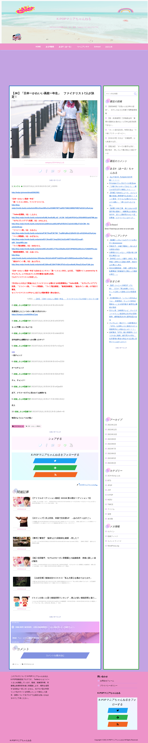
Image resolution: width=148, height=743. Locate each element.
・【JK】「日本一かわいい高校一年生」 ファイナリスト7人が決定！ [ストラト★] (65, 299)
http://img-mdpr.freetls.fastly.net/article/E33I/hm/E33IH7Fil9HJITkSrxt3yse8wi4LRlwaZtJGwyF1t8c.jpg (53, 264)
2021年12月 (112, 425)
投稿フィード (113, 536)
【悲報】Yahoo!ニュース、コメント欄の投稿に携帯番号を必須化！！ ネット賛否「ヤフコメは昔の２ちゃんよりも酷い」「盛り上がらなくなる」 (123, 199)
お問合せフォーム (107, 681)
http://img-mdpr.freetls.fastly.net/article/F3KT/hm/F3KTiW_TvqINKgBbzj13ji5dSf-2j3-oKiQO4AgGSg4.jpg (54, 233)
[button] (135, 93)
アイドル (111, 509)
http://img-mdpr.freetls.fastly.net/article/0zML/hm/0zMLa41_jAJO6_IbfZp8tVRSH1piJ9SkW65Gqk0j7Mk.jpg (54, 218)
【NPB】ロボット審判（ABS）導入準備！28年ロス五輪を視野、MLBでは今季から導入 (123, 262)
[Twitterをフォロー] (55, 460)
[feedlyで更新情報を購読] (55, 467)
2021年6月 (112, 453)
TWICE (110, 504)
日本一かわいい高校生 (34, 426)
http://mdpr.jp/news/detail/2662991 (25, 192)
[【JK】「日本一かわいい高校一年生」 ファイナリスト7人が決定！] (52, 171)
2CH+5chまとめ (19, 426)
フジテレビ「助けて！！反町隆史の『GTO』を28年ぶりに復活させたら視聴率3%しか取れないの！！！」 (123, 326)
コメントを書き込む (55, 655)
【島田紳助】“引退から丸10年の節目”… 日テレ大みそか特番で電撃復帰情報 (121, 110)
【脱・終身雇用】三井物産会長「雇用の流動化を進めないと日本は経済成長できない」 (120, 121)
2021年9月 (112, 439)
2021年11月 (112, 430)
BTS (109, 480)
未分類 (110, 519)
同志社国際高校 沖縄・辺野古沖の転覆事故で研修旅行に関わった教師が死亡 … (123, 271)
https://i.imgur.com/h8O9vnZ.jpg (25, 314)
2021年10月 (112, 434)
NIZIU (110, 500)
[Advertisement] (74, 68)
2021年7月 (112, 449)
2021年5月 (112, 458)
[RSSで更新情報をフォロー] (55, 474)
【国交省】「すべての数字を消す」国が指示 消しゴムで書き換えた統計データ (120, 149)
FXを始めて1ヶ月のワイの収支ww (122, 183)
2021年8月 (112, 444)
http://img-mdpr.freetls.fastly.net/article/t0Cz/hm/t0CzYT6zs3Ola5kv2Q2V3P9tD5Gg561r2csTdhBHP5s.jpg (54, 249)
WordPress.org (113, 546)
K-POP (110, 495)
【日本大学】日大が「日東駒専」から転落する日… (120, 140)
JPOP (110, 485)
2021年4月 (112, 463)
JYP (109, 490)
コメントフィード (114, 541)
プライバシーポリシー (108, 685)
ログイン (111, 532)
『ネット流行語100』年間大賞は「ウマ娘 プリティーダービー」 (121, 131)
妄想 (109, 514)
